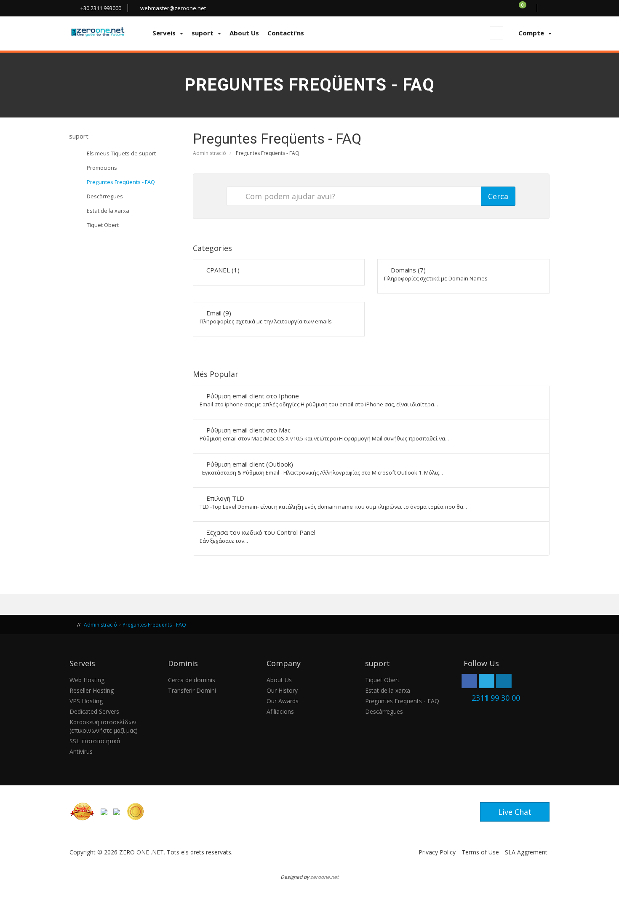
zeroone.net (324, 876)
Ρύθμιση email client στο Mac (324, 434)
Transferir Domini (192, 690)
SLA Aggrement (526, 852)
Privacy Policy (437, 852)
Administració (209, 153)
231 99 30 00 (496, 698)
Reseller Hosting (91, 690)
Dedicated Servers (94, 711)
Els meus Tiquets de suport (120, 153)
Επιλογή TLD (333, 502)
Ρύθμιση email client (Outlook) (321, 468)
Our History (282, 690)
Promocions (100, 167)
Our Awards (283, 701)
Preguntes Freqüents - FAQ (119, 182)
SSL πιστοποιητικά (94, 741)
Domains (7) (436, 274)
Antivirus (81, 751)
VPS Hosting (86, 701)
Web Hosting (86, 680)
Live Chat (514, 812)
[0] (527, 8)
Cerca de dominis (191, 680)
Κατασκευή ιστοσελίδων (102, 722)
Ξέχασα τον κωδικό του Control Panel (257, 536)
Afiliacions (280, 711)
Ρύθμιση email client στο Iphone (319, 400)
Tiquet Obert (101, 225)
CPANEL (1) (222, 270)
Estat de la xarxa (106, 210)
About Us (279, 680)
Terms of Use (480, 852)
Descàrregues (103, 196)
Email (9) (266, 317)
